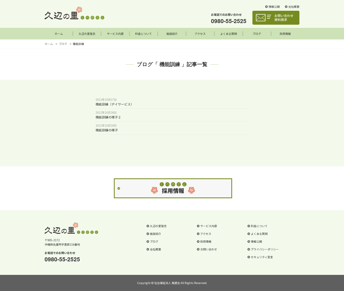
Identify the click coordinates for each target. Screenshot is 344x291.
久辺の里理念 (87, 34)
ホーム (59, 34)
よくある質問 (228, 34)
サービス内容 (115, 34)
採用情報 (285, 34)
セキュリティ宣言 (262, 257)
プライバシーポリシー (265, 249)
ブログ (257, 34)
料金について (143, 34)
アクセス (200, 34)
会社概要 (293, 7)
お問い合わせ (208, 249)
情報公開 (274, 7)
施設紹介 (172, 34)
